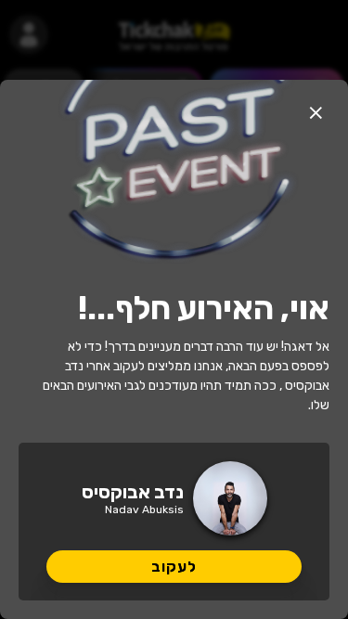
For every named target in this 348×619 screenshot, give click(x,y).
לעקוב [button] (174, 566)
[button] (315, 112)
